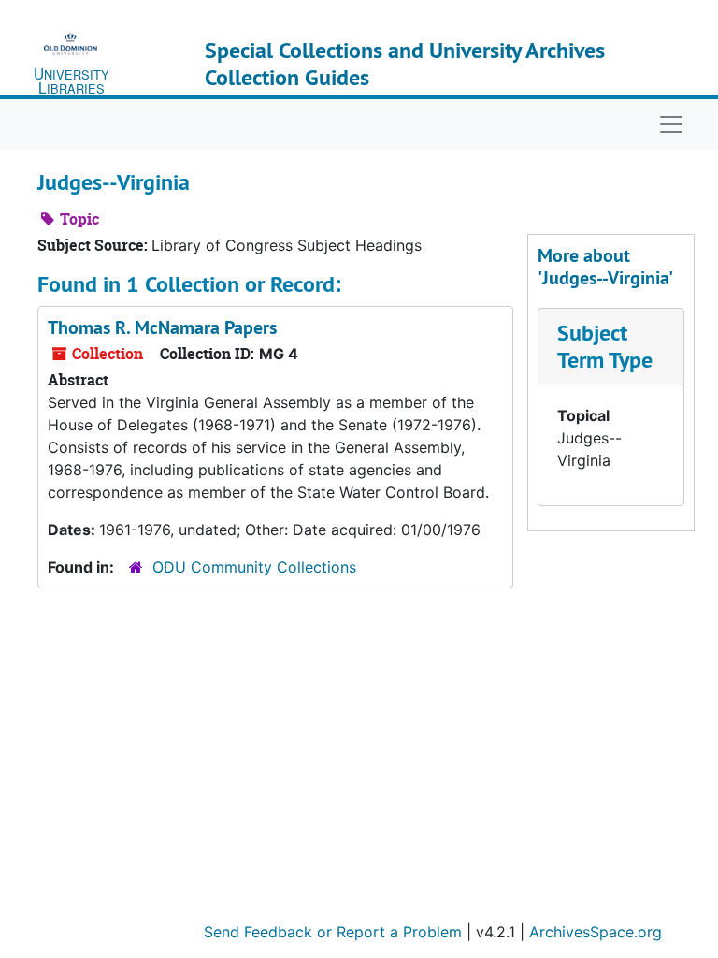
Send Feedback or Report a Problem (333, 931)
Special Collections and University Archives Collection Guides (405, 64)
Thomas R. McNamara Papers (162, 327)
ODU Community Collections (254, 567)
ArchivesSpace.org (595, 931)
